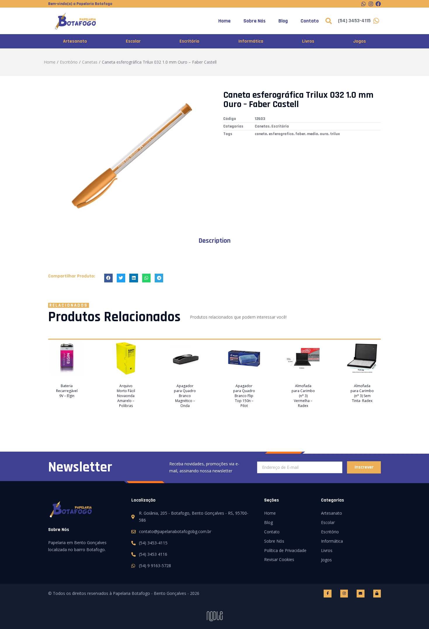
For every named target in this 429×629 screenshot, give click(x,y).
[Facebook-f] (327, 593)
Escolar (133, 41)
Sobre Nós (254, 21)
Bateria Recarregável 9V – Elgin (67, 390)
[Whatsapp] (363, 3)
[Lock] (377, 593)
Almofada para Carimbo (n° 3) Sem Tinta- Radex (362, 393)
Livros (308, 41)
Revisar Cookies (279, 559)
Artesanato (75, 41)
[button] (108, 278)
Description (214, 240)
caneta (261, 134)
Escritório (189, 41)
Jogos (359, 41)
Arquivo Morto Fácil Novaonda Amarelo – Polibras (126, 395)
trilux (335, 134)
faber (300, 134)
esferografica (281, 134)
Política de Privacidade (285, 550)
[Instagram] (371, 3)
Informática (250, 41)
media (312, 134)
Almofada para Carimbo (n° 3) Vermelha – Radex (303, 395)
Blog (283, 21)
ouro (324, 134)
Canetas (89, 62)
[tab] (214, 241)
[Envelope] (360, 593)
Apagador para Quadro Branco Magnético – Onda (185, 395)
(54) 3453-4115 (354, 20)
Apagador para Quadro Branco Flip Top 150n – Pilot (244, 395)
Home (224, 21)
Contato (310, 21)
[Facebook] (378, 3)
